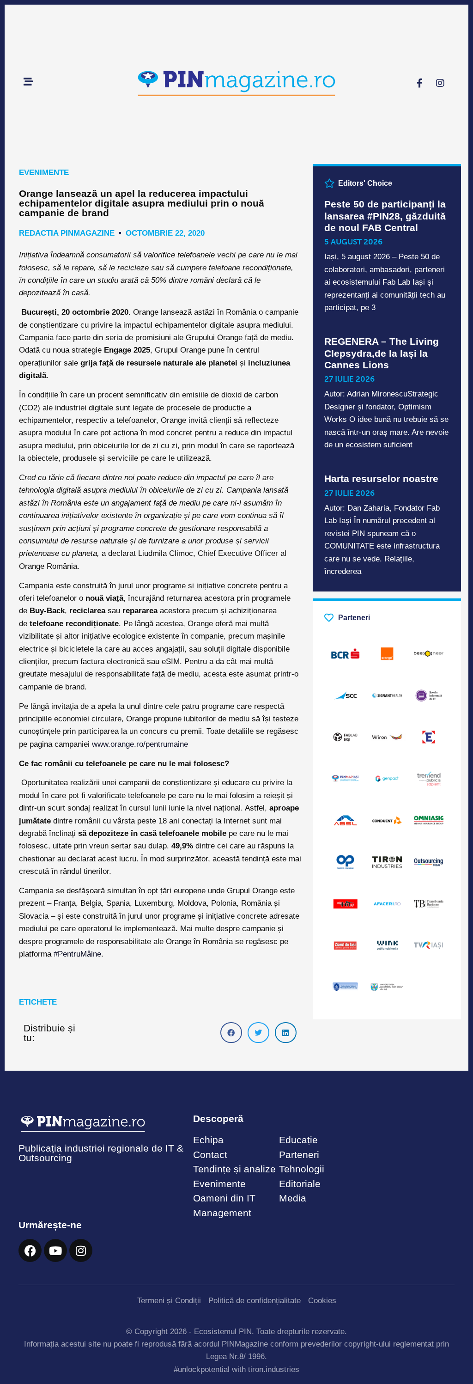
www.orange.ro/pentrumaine (140, 744)
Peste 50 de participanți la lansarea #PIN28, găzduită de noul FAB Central (385, 215)
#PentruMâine (77, 954)
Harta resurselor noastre (381, 478)
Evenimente (44, 172)
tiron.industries (273, 1369)
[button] (231, 1032)
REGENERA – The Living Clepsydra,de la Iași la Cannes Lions (381, 353)
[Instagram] (440, 83)
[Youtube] (55, 1250)
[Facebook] (30, 1250)
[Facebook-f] (419, 83)
